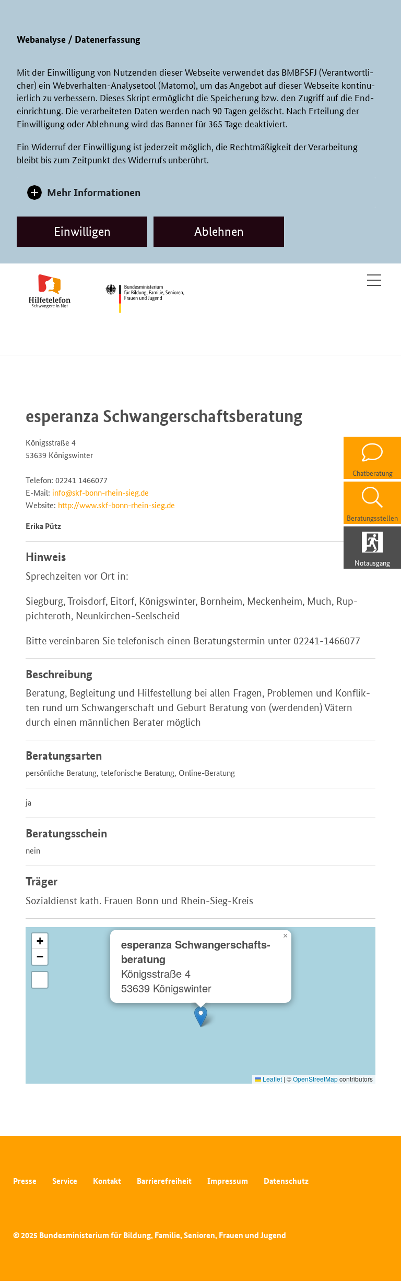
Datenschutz (286, 1181)
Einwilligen (82, 231)
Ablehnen (219, 231)
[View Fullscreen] (40, 980)
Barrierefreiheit (164, 1181)
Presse (25, 1181)
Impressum (227, 1181)
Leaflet (271, 1078)
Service (64, 1181)
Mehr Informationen (93, 192)
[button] (200, 1016)
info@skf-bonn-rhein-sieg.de (100, 493)
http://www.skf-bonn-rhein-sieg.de (116, 505)
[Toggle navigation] (374, 280)
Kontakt (107, 1181)
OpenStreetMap (315, 1078)
